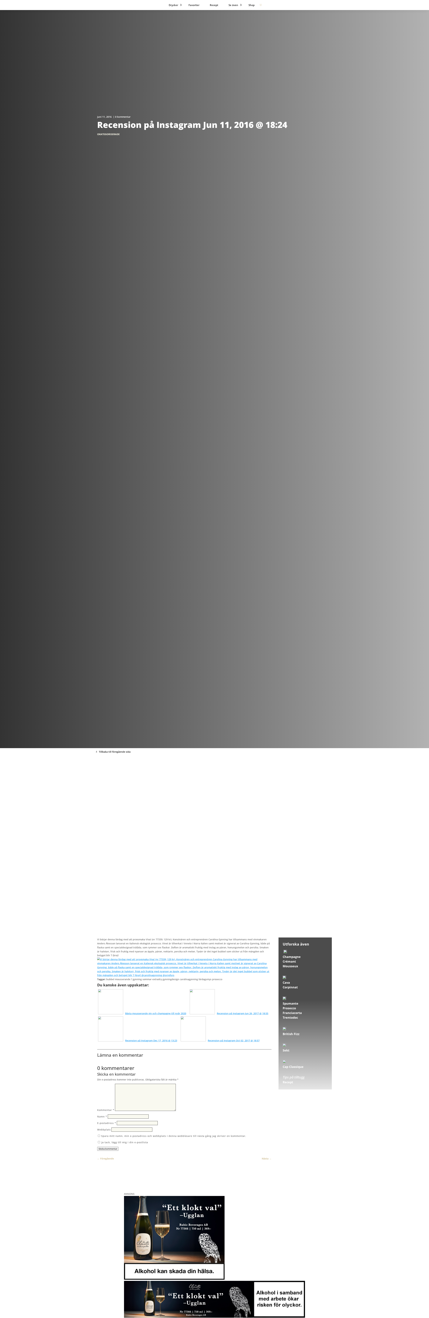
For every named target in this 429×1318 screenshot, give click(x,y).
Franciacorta (292, 1013)
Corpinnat (290, 987)
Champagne (292, 957)
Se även (233, 5)
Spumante (290, 1003)
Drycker (173, 5)
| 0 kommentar (122, 116)
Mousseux (290, 966)
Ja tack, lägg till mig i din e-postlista (124, 1142)
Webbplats (104, 1129)
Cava (286, 983)
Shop (252, 5)
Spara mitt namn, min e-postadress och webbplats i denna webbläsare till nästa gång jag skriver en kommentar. (173, 1136)
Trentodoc (290, 1017)
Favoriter (194, 5)
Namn (102, 1116)
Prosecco (289, 1008)
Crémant (289, 961)
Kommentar (105, 1110)
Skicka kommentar (108, 1148)
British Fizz (291, 1034)
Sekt (286, 1050)
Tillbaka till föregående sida (115, 751)
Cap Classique (293, 1067)
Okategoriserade (108, 134)
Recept (214, 5)
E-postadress (106, 1123)
